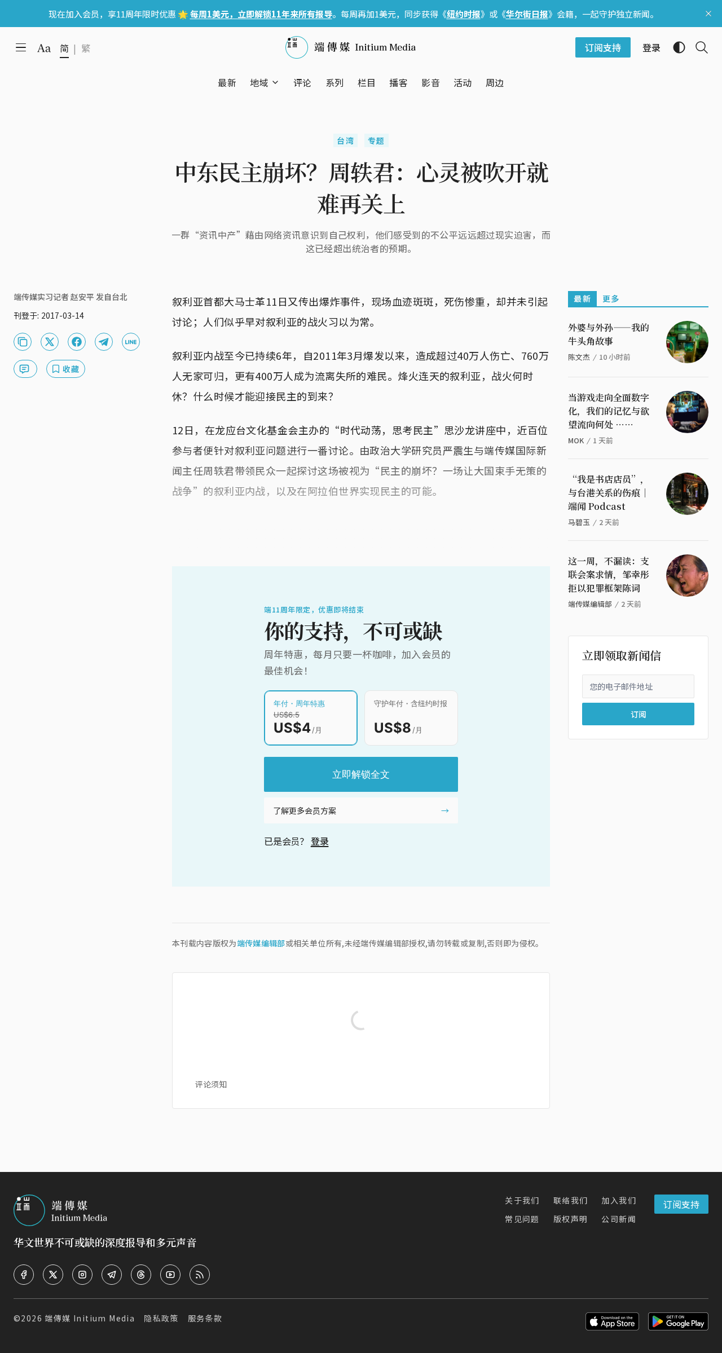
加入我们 (618, 1200)
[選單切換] (275, 82)
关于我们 (522, 1200)
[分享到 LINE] (131, 342)
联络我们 (570, 1200)
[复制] (23, 342)
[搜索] (697, 47)
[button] (259, 82)
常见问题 (522, 1218)
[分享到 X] (50, 342)
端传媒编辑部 (261, 943)
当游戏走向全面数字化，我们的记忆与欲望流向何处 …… (608, 411)
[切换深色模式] (674, 47)
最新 (582, 298)
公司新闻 (618, 1218)
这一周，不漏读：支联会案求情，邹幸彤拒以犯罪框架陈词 (608, 574)
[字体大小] (44, 48)
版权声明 (570, 1218)
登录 (320, 841)
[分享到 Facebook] (77, 342)
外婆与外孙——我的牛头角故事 (608, 334)
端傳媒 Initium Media (90, 1318)
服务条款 (205, 1318)
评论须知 (211, 1084)
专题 (376, 140)
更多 (611, 298)
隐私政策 (161, 1318)
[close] (708, 14)
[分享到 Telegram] (104, 342)
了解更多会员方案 (304, 810)
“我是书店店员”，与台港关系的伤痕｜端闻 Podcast (608, 493)
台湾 (345, 140)
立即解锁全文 (361, 774)
